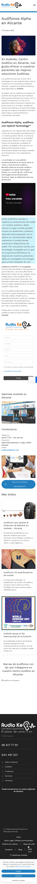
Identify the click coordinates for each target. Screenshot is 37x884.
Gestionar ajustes (18, 880)
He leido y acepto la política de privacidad (19, 367)
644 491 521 (10, 755)
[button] (34, 5)
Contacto (9, 850)
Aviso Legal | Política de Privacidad (18, 841)
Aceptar (18, 871)
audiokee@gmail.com (10, 450)
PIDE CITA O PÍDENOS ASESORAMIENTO (19, 484)
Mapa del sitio (29, 844)
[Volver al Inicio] (12, 5)
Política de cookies (10, 844)
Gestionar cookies (19, 855)
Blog (20, 850)
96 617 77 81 (10, 745)
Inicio (18, 837)
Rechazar (18, 876)
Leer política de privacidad (12, 371)
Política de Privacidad (23, 866)
